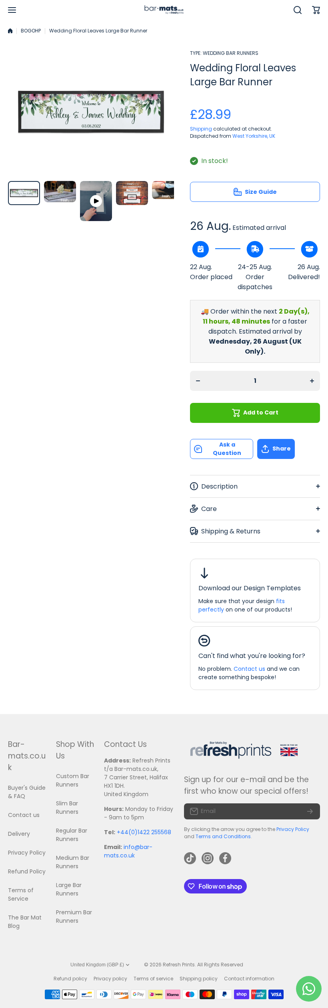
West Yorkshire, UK (253, 136)
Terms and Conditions (223, 836)
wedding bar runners (230, 53)
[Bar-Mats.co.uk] (164, 10)
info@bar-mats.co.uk (128, 851)
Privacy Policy (292, 829)
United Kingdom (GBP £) (97, 965)
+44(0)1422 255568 (144, 832)
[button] (288, 449)
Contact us (249, 669)
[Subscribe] (310, 811)
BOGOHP (31, 30)
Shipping (201, 128)
